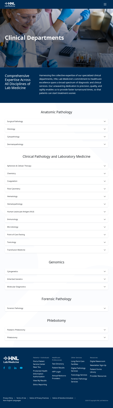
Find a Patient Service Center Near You (39, 364)
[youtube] (21, 367)
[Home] (11, 361)
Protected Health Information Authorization (40, 374)
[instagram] (9, 367)
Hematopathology (14, 204)
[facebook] (4, 367)
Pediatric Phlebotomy (16, 330)
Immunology (12, 219)
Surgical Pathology (15, 121)
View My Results (40, 380)
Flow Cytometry (13, 188)
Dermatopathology (15, 144)
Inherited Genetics (15, 279)
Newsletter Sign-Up (98, 365)
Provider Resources (98, 376)
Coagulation (12, 181)
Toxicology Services (79, 375)
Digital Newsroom (97, 361)
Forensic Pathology (15, 308)
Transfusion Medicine (16, 250)
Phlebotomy (12, 337)
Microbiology (12, 227)
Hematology (12, 196)
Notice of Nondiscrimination (62, 398)
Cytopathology (13, 136)
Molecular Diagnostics (16, 287)
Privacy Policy (8, 398)
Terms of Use (21, 398)
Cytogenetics (12, 271)
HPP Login (56, 371)
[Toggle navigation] (105, 4)
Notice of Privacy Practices (39, 398)
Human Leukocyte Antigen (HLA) (20, 211)
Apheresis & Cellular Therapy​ (19, 166)
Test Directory (58, 364)
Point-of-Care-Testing (16, 234)
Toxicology (11, 242)
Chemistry (11, 173)
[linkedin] (15, 367)
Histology (11, 129)
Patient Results (58, 367)
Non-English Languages (12, 400)
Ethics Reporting (40, 384)
